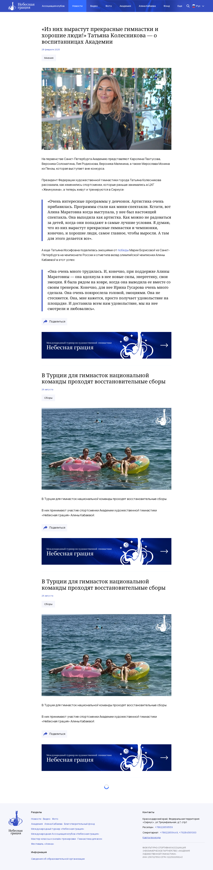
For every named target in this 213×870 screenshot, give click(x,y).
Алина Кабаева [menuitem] (147, 5)
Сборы (48, 398)
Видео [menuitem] (94, 5)
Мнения (48, 58)
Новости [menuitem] (77, 5)
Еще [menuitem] (180, 5)
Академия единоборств (58, 810)
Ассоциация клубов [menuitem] (53, 5)
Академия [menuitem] (125, 5)
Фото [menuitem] (109, 5)
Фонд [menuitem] (167, 5)
